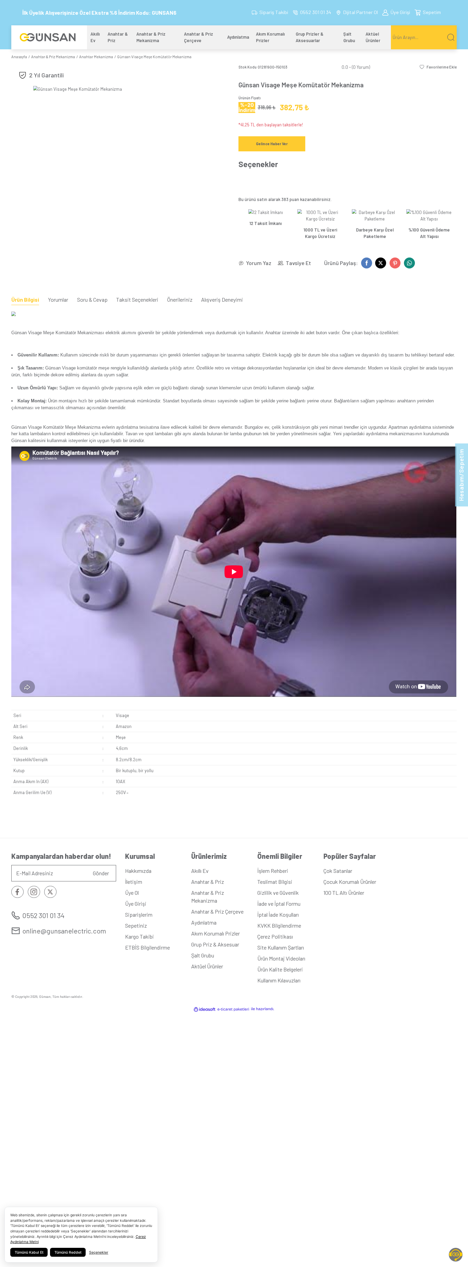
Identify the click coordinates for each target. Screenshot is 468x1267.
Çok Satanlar (337, 870)
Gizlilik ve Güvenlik (278, 892)
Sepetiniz (136, 925)
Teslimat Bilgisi (274, 881)
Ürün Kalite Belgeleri (280, 969)
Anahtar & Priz (207, 881)
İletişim (133, 881)
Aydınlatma (204, 922)
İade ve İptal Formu (278, 903)
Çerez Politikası (275, 936)
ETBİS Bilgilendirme (147, 947)
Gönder (101, 873)
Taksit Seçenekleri (137, 299)
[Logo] (44, 37)
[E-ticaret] (233, 1009)
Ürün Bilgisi (25, 299)
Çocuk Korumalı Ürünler (349, 881)
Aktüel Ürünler (207, 966)
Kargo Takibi (139, 936)
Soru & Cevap (92, 299)
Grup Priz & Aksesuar (215, 944)
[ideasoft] (204, 1009)
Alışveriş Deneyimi (222, 299)
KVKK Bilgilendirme (279, 925)
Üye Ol (132, 892)
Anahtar (273, 332)
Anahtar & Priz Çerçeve (217, 911)
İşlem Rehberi (272, 870)
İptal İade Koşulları (278, 914)
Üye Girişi (135, 903)
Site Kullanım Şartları (280, 947)
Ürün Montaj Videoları (281, 958)
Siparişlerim (138, 914)
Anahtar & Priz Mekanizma (207, 896)
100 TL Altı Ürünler (343, 892)
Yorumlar (58, 299)
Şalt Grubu (202, 955)
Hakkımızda (138, 870)
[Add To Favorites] (438, 67)
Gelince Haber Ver (272, 143)
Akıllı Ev (200, 870)
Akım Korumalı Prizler (215, 933)
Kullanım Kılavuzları (278, 980)
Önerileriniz (180, 299)
